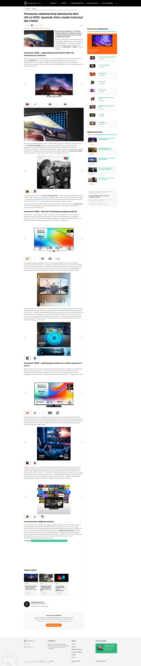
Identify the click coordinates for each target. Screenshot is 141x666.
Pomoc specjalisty (107, 3)
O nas (73, 657)
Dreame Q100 (102, 90)
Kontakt (74, 654)
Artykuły (63, 3)
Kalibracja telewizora (77, 3)
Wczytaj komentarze (53, 625)
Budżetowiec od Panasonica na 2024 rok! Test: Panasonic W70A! (49, 540)
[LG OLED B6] (92, 115)
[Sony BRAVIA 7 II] (92, 74)
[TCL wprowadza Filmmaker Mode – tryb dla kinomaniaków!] (61, 578)
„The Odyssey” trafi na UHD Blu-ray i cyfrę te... (106, 178)
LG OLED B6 (101, 114)
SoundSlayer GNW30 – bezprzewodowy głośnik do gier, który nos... (46, 588)
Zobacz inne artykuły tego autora (39, 606)
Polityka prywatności (101, 661)
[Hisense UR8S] (92, 82)
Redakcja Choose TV (38, 25)
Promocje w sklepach (77, 652)
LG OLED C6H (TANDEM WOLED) (106, 57)
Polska (27, 644)
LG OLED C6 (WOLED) (104, 65)
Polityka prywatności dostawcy (64, 621)
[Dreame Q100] (92, 90)
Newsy (34, 8)
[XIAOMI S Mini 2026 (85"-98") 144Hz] (92, 99)
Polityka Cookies (76, 661)
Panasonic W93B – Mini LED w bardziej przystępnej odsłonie (99, 196)
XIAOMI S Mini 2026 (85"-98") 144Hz (106, 98)
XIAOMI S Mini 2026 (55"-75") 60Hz (106, 106)
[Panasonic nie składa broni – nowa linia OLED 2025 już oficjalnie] (31, 578)
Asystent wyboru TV (93, 3)
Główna (28, 8)
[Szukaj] (116, 3)
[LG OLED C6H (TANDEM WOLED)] (92, 58)
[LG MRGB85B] (92, 123)
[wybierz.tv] (32, 3)
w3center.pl (51, 661)
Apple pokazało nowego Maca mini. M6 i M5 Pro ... (106, 158)
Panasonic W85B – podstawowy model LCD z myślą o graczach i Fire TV (101, 200)
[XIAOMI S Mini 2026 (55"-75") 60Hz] (92, 107)
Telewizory (53, 3)
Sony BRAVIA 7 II (102, 73)
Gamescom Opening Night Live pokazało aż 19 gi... (105, 168)
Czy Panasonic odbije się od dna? (98, 204)
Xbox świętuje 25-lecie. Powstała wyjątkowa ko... (105, 149)
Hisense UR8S (102, 81)
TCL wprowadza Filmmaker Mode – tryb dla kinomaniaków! (60, 588)
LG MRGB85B (101, 122)
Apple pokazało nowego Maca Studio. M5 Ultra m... (106, 139)
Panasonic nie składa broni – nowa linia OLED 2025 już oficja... (31, 587)
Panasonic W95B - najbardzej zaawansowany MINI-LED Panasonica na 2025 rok (101, 192)
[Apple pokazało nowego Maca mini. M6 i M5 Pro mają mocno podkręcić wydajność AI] (92, 159)
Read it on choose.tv (45, 28)
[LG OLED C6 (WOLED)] (92, 66)
